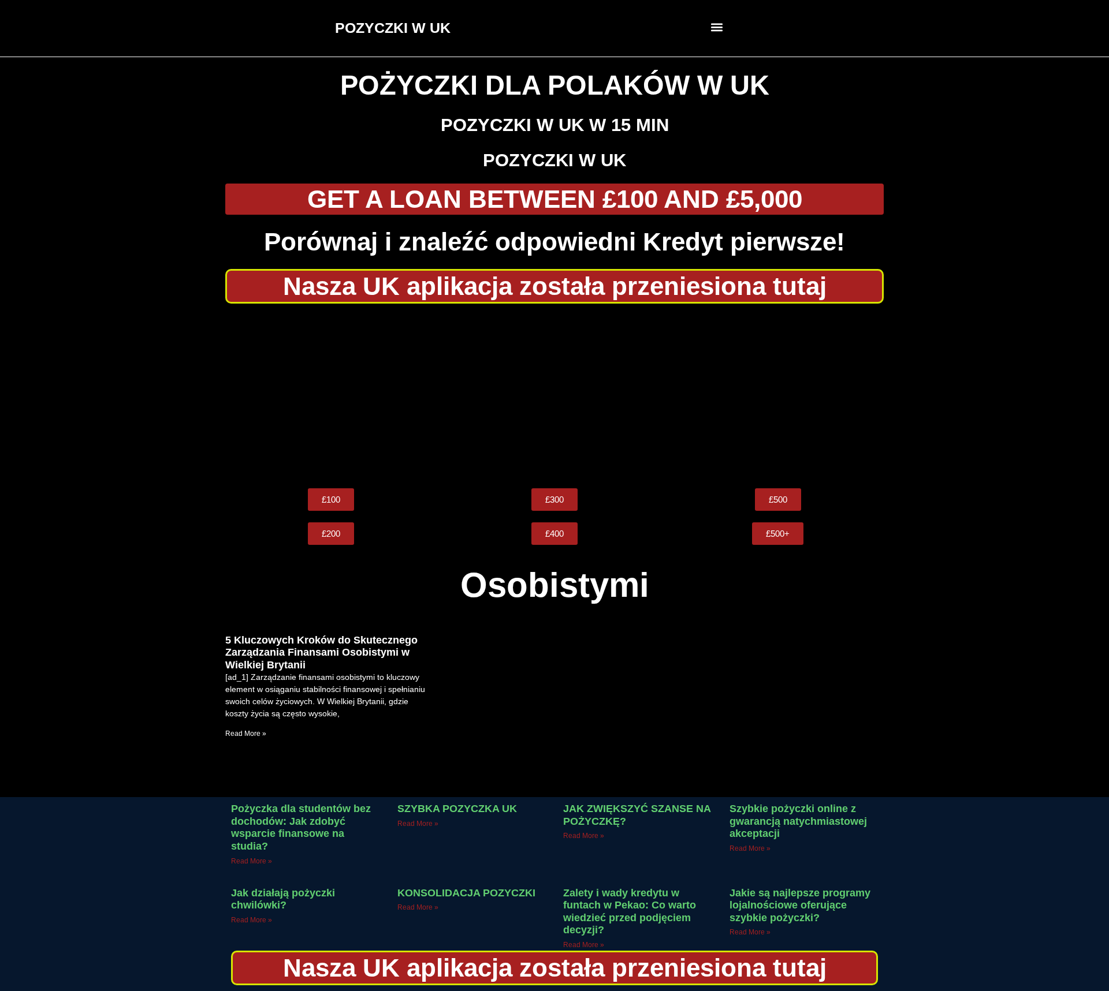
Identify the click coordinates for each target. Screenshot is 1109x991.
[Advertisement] (554, 396)
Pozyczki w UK (554, 160)
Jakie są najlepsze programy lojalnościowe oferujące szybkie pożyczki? (800, 905)
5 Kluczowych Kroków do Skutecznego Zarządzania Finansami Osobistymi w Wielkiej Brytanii (321, 652)
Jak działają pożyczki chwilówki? (283, 899)
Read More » (245, 734)
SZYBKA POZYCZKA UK (457, 808)
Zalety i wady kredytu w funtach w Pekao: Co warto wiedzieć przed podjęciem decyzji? (629, 911)
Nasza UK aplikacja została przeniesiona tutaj (555, 286)
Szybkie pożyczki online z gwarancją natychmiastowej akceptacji (798, 821)
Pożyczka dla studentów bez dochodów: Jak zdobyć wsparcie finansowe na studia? (301, 827)
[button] (717, 26)
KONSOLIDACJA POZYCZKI (466, 893)
